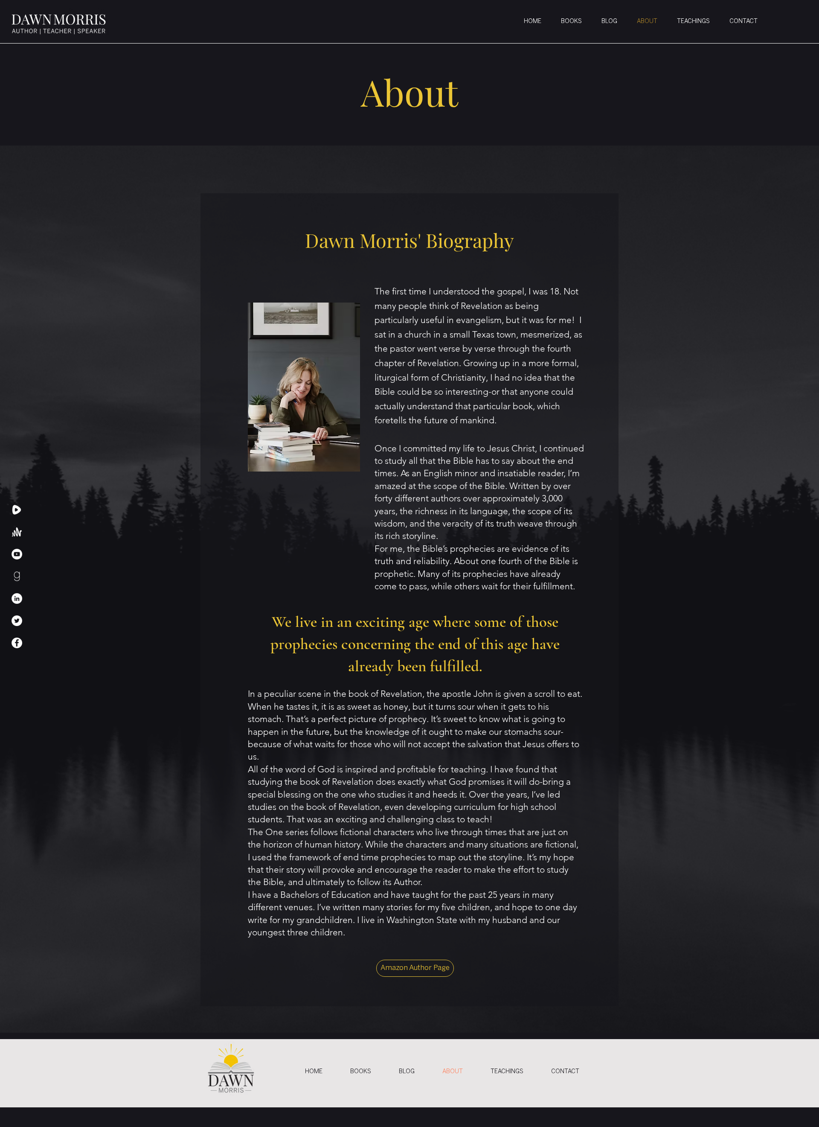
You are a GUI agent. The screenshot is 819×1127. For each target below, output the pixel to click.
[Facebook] (17, 643)
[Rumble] (17, 509)
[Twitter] (17, 620)
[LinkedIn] (17, 598)
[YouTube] (17, 554)
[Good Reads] (17, 576)
